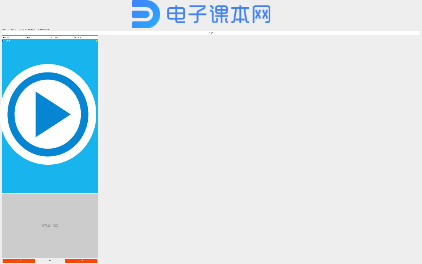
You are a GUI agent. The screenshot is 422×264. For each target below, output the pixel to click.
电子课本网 (5, 29)
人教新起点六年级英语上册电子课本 (23, 29)
